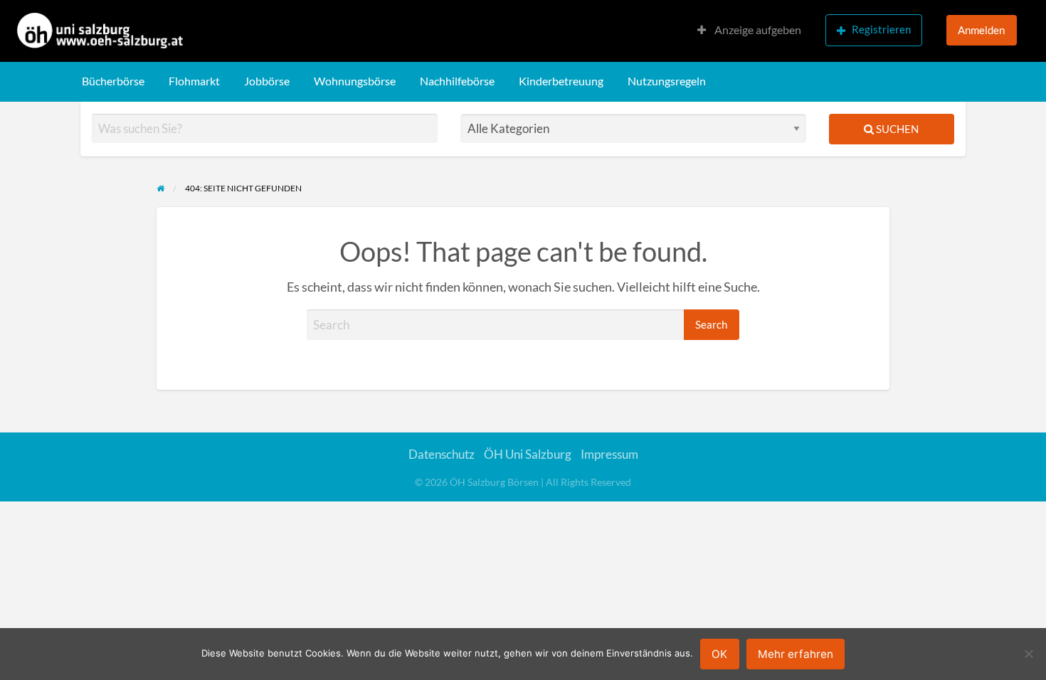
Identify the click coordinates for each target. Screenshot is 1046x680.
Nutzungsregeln (667, 81)
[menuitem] (749, 30)
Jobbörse (267, 81)
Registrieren (881, 29)
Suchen (896, 128)
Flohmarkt (194, 81)
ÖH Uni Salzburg (527, 454)
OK (719, 654)
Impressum (609, 454)
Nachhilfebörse (457, 81)
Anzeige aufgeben (756, 29)
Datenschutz (441, 454)
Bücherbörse (113, 81)
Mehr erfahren (795, 654)
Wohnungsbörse (355, 81)
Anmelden (981, 29)
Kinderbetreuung (561, 81)
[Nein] (1028, 654)
